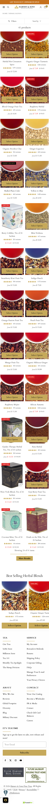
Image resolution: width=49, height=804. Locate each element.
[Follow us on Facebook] (5, 760)
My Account (32, 644)
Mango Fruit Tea (12, 362)
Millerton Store (9, 653)
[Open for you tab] (5, 800)
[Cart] (45, 7)
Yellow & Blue (37, 191)
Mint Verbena (37, 233)
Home (5, 14)
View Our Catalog (34, 694)
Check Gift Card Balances (33, 714)
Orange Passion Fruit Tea (12, 320)
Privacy (22, 789)
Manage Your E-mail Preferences (35, 674)
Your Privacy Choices (36, 680)
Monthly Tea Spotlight (12, 663)
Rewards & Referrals (35, 649)
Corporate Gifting (34, 663)
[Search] (8, 7)
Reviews (6, 699)
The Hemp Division (11, 667)
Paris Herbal (37, 446)
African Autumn (37, 404)
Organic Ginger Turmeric (37, 61)
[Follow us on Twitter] (10, 760)
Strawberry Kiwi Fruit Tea (12, 278)
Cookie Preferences (12, 793)
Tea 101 (6, 658)
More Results (24, 558)
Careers (30, 720)
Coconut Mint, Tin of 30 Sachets (12, 538)
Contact (30, 708)
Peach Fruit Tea (36, 320)
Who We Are (8, 694)
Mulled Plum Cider (12, 191)
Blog (5, 712)
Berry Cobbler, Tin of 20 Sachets (12, 234)
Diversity (6, 708)
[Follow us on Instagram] (15, 760)
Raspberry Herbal (37, 106)
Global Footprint (9, 703)
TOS (15, 789)
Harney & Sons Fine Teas (21, 786)
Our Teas (6, 644)
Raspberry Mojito (12, 404)
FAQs (29, 667)
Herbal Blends (15, 14)
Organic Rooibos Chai (12, 149)
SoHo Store (7, 649)
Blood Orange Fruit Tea (12, 106)
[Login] (41, 7)
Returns (30, 653)
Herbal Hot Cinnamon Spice (12, 63)
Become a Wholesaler (36, 699)
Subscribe (24, 752)
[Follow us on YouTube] (20, 760)
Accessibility (32, 789)
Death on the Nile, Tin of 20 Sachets (37, 538)
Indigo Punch (37, 278)
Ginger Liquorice (37, 149)
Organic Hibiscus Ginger (37, 362)
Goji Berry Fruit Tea (36, 492)
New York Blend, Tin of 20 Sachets (12, 493)
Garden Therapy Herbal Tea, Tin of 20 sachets (12, 448)
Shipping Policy (33, 658)
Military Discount (10, 717)
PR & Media (32, 703)
